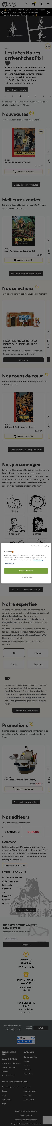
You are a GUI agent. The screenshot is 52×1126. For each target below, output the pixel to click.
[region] (26, 563)
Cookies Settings (26, 577)
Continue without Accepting (40, 546)
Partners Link (10, 563)
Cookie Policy (38, 560)
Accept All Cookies (26, 571)
